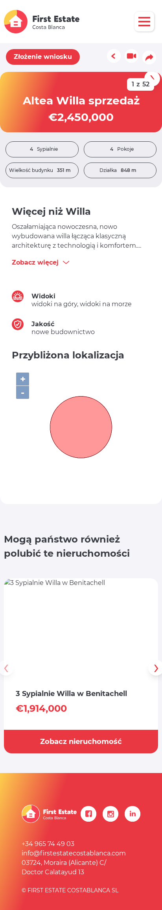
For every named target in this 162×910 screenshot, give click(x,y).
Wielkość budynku (40, 170)
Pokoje (122, 149)
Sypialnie (44, 149)
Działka (117, 170)
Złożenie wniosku (43, 56)
